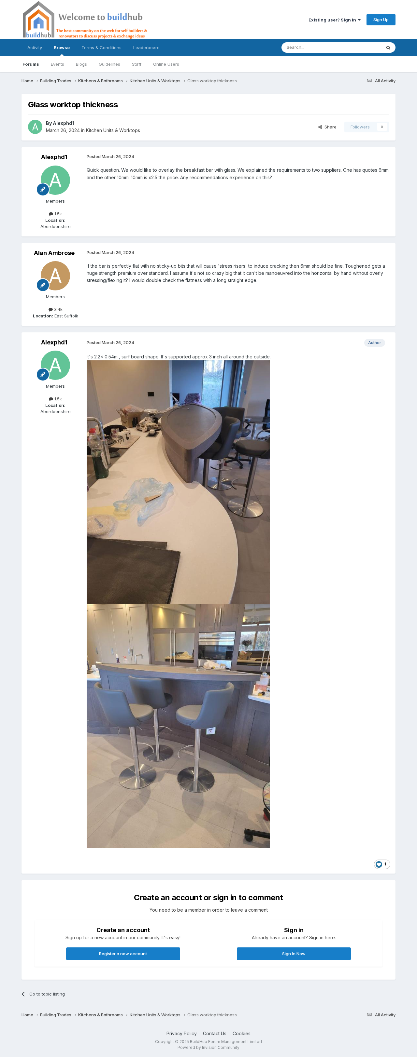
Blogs (81, 64)
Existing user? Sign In (333, 19)
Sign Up (381, 19)
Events (57, 64)
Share (329, 126)
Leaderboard (146, 47)
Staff (136, 64)
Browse (62, 47)
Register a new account (123, 953)
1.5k (57, 213)
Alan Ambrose (54, 252)
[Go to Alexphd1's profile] (35, 127)
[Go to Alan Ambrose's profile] (55, 275)
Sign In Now (294, 953)
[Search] (388, 47)
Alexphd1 (63, 123)
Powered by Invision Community (208, 1047)
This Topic (362, 47)
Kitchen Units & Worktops (113, 130)
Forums (30, 64)
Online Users (166, 64)
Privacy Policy (181, 1033)
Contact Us (214, 1033)
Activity (34, 47)
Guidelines (109, 64)
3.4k (58, 309)
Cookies (242, 1033)
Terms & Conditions (101, 47)
